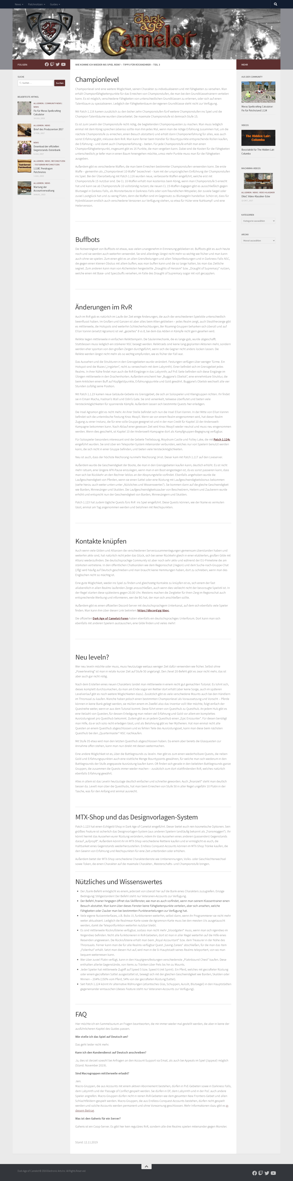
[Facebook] (47, 64)
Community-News (53, 103)
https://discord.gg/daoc (153, 610)
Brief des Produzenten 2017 (48, 129)
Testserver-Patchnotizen (47, 164)
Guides (54, 4)
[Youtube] (63, 64)
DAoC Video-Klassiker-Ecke (255, 196)
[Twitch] (52, 64)
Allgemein (39, 103)
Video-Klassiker (267, 192)
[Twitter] (58, 64)
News (18, 4)
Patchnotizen (35, 4)
